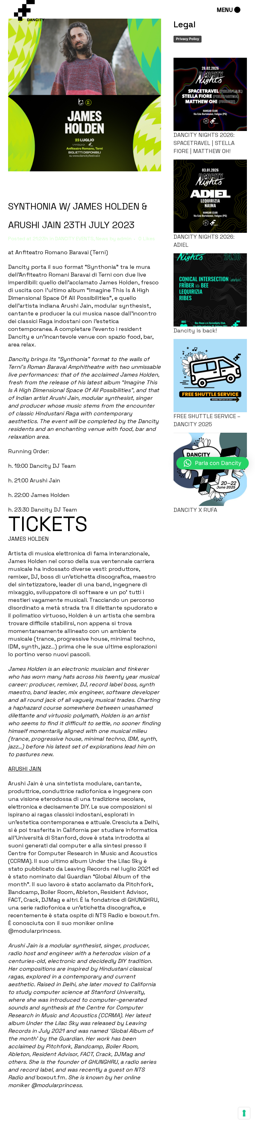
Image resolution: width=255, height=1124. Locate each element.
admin (124, 238)
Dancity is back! (195, 330)
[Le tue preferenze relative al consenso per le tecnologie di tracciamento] (244, 1113)
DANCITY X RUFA (195, 509)
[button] (212, 463)
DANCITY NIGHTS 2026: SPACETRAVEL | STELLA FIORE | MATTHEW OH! (204, 143)
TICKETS (48, 524)
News (102, 238)
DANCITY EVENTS (74, 238)
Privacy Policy (187, 39)
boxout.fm (143, 915)
